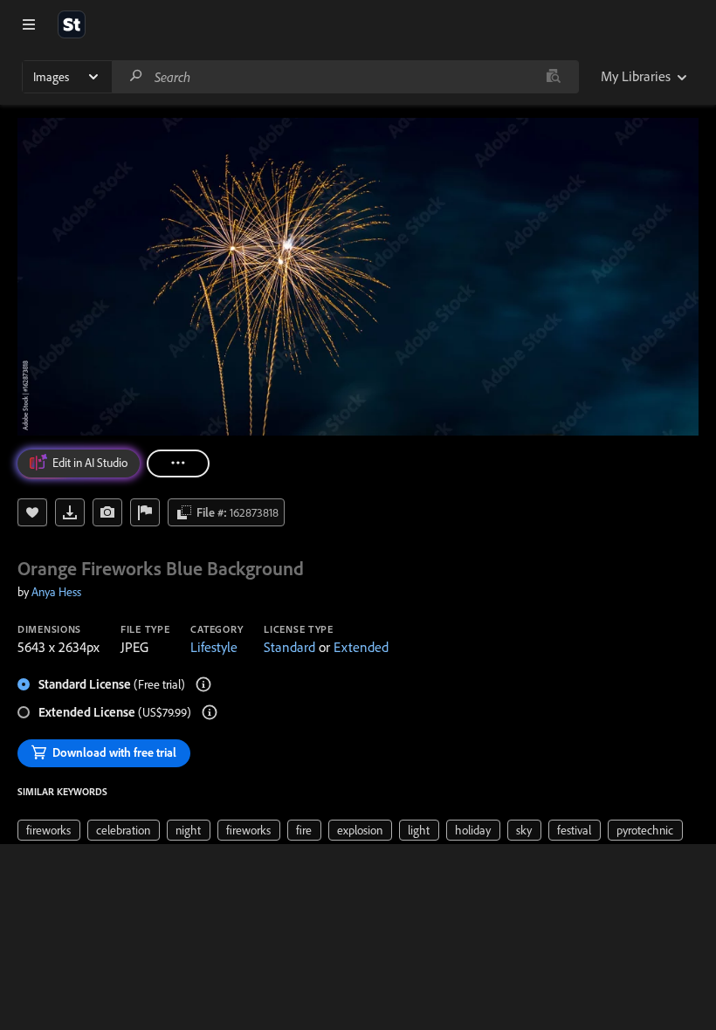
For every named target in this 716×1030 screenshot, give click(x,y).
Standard (289, 647)
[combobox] (345, 76)
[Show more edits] (178, 463)
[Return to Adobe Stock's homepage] (72, 24)
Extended (361, 647)
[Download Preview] (70, 512)
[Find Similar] (107, 512)
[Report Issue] (145, 512)
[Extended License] (209, 712)
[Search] (136, 76)
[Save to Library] (32, 512)
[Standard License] (203, 684)
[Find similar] (553, 77)
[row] (48, 830)
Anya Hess (56, 592)
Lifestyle (214, 647)
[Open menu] (29, 24)
